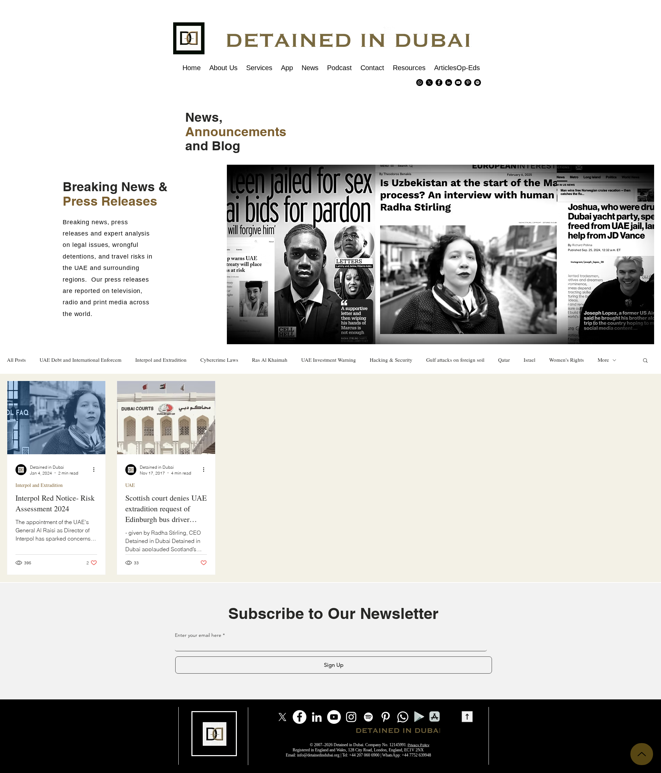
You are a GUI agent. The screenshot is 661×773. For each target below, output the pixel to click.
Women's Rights (566, 360)
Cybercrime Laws (219, 360)
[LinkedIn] (317, 717)
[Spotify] (477, 82)
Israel (529, 360)
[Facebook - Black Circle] (439, 82)
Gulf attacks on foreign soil (455, 360)
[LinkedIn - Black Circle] (448, 82)
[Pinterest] (467, 82)
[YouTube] (334, 717)
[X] (429, 82)
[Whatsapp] (419, 82)
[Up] (641, 754)
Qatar (504, 360)
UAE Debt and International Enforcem (81, 360)
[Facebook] (299, 717)
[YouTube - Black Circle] (458, 82)
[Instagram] (351, 717)
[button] (645, 360)
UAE (130, 485)
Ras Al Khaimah (269, 360)
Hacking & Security (391, 360)
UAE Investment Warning (328, 360)
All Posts (16, 360)
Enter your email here (198, 635)
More (603, 360)
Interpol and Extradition (161, 360)
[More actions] (96, 470)
